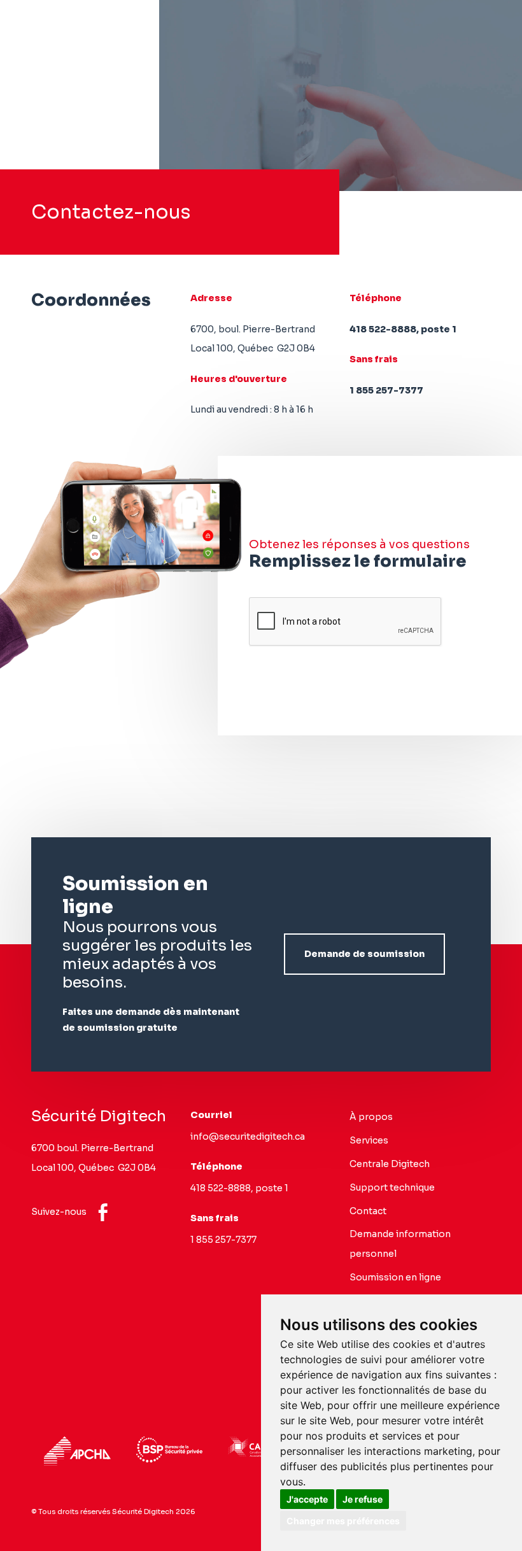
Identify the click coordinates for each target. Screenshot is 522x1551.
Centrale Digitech (389, 1164)
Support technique (392, 1187)
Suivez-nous (59, 1211)
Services (368, 1140)
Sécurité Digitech (98, 1116)
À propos (371, 1117)
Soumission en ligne (395, 1277)
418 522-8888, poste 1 (402, 329)
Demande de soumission (364, 954)
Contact (367, 1211)
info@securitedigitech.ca (247, 1136)
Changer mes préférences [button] (343, 1520)
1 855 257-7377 (386, 390)
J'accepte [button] (307, 1499)
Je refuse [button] (362, 1499)
